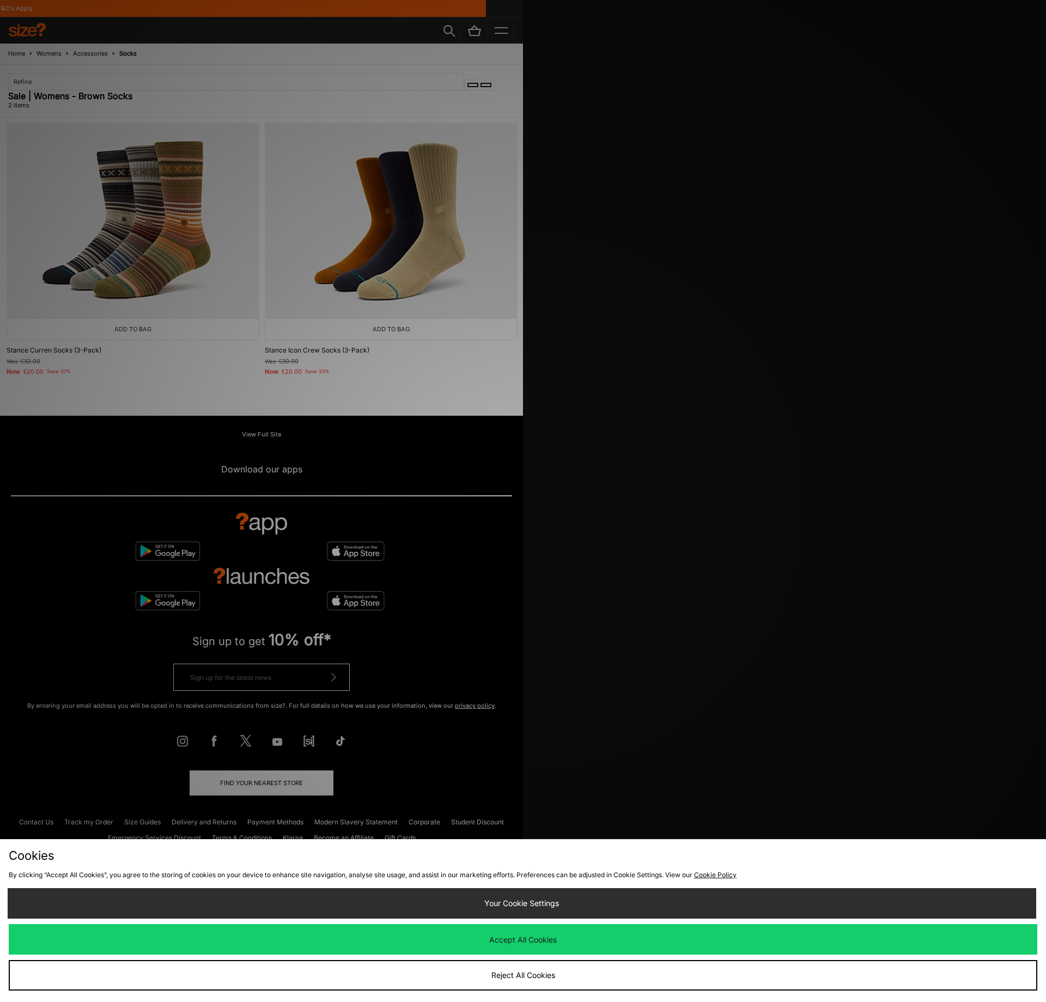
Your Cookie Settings (521, 903)
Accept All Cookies (523, 939)
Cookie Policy (715, 875)
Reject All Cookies (523, 975)
